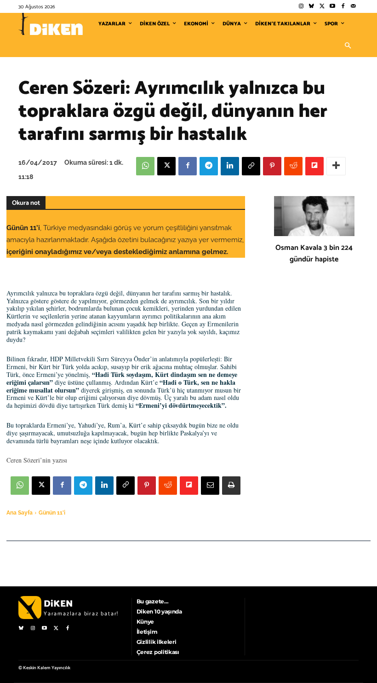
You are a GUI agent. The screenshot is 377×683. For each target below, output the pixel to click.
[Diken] (50, 24)
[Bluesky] (311, 6)
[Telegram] (209, 166)
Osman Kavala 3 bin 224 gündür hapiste (314, 254)
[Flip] (314, 166)
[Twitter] (322, 6)
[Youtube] (332, 6)
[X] (166, 166)
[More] (336, 166)
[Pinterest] (272, 166)
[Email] (210, 485)
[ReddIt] (293, 166)
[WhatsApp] (145, 166)
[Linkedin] (230, 166)
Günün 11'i (52, 512)
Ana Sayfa (19, 512)
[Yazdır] (231, 485)
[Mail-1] (353, 6)
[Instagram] (301, 6)
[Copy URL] (251, 166)
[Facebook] (342, 6)
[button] (348, 46)
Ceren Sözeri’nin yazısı (36, 460)
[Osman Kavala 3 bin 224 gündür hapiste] (314, 216)
